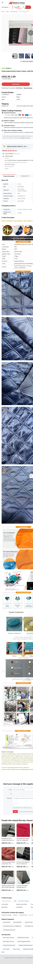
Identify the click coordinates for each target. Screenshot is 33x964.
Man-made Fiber (18, 922)
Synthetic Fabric (13, 11)
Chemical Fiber (6, 922)
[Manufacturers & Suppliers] (16, 2)
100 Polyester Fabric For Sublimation (12, 926)
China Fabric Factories (8, 937)
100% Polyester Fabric (24, 11)
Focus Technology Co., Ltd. (20, 957)
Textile (7, 11)
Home (3, 11)
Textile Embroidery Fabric (9, 945)
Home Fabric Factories (8, 941)
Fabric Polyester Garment (23, 941)
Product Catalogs (24, 901)
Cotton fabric (5, 904)
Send (15, 811)
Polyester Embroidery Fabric (26, 945)
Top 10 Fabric (6, 949)
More (3, 952)
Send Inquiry (15, 84)
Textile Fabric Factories (23, 937)
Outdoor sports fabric (21, 904)
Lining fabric (19, 907)
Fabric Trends (16, 949)
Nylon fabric (5, 907)
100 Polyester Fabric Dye (9, 930)
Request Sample (28, 88)
